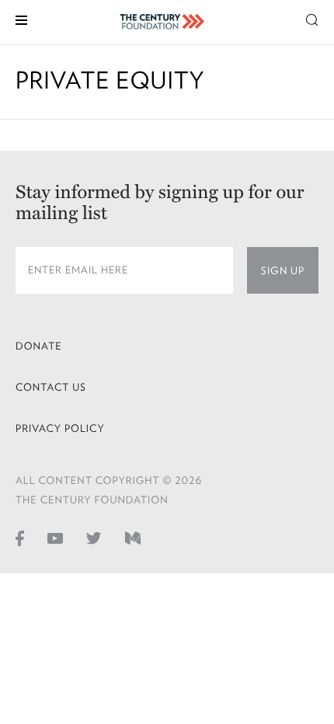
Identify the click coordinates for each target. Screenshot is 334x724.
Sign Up (282, 271)
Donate (39, 346)
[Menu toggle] (21, 19)
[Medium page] (133, 537)
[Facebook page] (20, 537)
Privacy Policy (60, 428)
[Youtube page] (55, 537)
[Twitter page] (94, 537)
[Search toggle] (312, 19)
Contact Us (51, 387)
